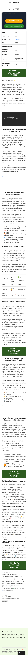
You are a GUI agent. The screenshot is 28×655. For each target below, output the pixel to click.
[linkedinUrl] (7, 590)
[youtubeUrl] (18, 588)
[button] (2, 2)
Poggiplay (17, 39)
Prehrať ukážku (14, 21)
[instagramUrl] (7, 588)
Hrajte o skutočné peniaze (14, 26)
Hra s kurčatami (14, 2)
